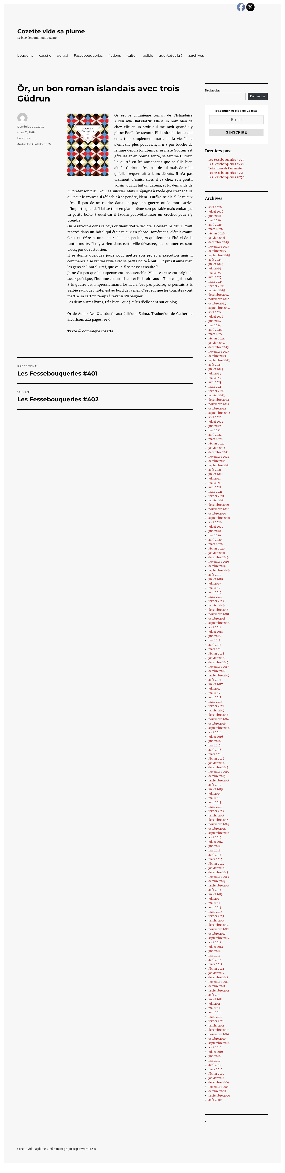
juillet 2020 (215, 526)
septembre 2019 (219, 570)
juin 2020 (214, 531)
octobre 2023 (217, 356)
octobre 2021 (217, 461)
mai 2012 (214, 955)
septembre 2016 (219, 728)
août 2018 (214, 627)
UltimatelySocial (176, 1170)
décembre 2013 (218, 872)
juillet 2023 (215, 369)
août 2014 (214, 837)
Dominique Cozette (30, 126)
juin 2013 (214, 898)
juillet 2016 (215, 737)
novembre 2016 (218, 719)
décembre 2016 (218, 715)
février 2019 (216, 601)
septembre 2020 (219, 518)
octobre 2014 (217, 828)
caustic (45, 56)
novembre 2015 (218, 772)
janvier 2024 (216, 343)
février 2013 (216, 916)
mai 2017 (214, 693)
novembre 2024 (218, 299)
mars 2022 (215, 439)
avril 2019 (214, 592)
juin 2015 (214, 793)
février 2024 (216, 338)
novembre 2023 (218, 351)
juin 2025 (214, 268)
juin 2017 (214, 688)
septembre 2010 (219, 1043)
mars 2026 (215, 229)
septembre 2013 (218, 885)
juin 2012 (214, 951)
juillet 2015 (215, 789)
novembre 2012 (218, 929)
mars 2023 (215, 386)
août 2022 (215, 417)
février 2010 (216, 1073)
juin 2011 (214, 1003)
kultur (132, 56)
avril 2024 (215, 330)
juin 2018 (214, 636)
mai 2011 (214, 1008)
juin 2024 (214, 321)
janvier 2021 (216, 500)
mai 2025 (214, 273)
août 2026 (215, 207)
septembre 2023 (219, 360)
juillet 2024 (215, 316)
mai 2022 (214, 430)
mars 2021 (215, 491)
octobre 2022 (217, 408)
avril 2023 (214, 382)
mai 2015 (214, 798)
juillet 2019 (215, 579)
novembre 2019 (218, 561)
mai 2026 (214, 220)
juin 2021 (214, 478)
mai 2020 (214, 535)
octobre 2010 (217, 1038)
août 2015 (214, 785)
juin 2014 (214, 846)
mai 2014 (214, 850)
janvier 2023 (216, 395)
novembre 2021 (218, 456)
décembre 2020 (218, 505)
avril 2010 (214, 1065)
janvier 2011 (216, 1025)
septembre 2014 (219, 833)
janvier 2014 (216, 868)
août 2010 (214, 1047)
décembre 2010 (218, 1030)
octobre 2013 (216, 881)
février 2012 (216, 968)
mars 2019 (215, 596)
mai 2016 (214, 745)
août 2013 (214, 890)
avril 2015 (214, 802)
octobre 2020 (217, 513)
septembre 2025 (219, 255)
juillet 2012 (215, 947)
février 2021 (216, 496)
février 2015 (216, 811)
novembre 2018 (218, 614)
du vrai (62, 56)
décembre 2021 (218, 452)
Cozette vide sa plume (51, 31)
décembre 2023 (218, 347)
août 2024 (215, 312)
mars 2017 (215, 702)
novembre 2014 (218, 824)
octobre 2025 (217, 251)
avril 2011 (214, 1012)
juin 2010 (214, 1056)
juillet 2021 (215, 474)
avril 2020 (215, 540)
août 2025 (215, 260)
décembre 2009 (218, 1082)
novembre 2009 (219, 1087)
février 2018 (216, 653)
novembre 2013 (218, 877)
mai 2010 (214, 1060)
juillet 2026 (215, 211)
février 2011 (216, 1021)
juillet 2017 (215, 684)
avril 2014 (214, 855)
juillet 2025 (215, 264)
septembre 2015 (219, 780)
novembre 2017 (218, 666)
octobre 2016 (217, 723)
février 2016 (216, 758)
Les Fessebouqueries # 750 (226, 177)
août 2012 (214, 942)
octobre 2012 (217, 933)
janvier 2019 (216, 605)
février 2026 (216, 233)
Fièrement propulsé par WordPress (72, 1149)
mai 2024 (214, 325)
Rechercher (213, 90)
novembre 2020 (218, 509)
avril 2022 (215, 435)
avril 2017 (214, 697)
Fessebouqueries (88, 56)
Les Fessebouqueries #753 (225, 159)
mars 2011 (215, 1017)
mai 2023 (214, 378)
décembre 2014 (218, 820)
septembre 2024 (219, 308)
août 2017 (214, 680)
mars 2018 (215, 649)
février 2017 (216, 706)
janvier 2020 (216, 553)
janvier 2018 (216, 658)
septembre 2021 (219, 465)
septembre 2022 (219, 413)
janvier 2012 (216, 973)
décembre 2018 (218, 610)
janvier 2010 (216, 1078)
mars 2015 (215, 807)
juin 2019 (214, 583)
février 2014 (216, 863)
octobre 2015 (217, 776)
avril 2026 (215, 225)
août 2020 (215, 522)
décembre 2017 (218, 662)
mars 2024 (215, 334)
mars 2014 (215, 859)
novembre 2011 (218, 982)
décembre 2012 (218, 925)
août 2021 (214, 470)
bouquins (25, 56)
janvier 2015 (216, 815)
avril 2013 (214, 907)
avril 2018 (214, 645)
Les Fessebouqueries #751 (225, 173)
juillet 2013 (215, 894)
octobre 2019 (217, 566)
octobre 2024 (217, 303)
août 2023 (214, 365)
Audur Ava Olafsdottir (32, 144)
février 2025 (216, 286)
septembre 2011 (218, 990)
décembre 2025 (218, 242)
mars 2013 (215, 912)
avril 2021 (214, 487)
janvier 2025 (216, 290)
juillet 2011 (215, 999)
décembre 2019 (218, 557)
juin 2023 (214, 373)
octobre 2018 (217, 618)
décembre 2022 (218, 400)
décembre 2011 (218, 977)
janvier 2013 (216, 920)
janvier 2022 (216, 448)
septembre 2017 (219, 675)
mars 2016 (215, 754)
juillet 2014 (215, 842)
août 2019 (214, 575)
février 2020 (216, 548)
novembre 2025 (218, 246)
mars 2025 (215, 281)
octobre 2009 (217, 1091)
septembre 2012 (219, 938)
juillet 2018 (215, 631)
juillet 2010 (215, 1052)
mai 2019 (214, 588)
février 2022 (216, 443)
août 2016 (214, 732)
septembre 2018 (219, 623)
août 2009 (215, 1100)
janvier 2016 (216, 763)
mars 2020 (215, 544)
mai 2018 (214, 640)
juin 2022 (214, 426)
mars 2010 (215, 1069)
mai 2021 (214, 483)
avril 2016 (214, 750)
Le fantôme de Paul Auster (225, 168)
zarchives (196, 56)
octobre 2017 (217, 671)
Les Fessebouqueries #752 (226, 164)
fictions (114, 56)
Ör (49, 144)
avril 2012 (214, 960)
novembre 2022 (218, 404)
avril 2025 (215, 277)
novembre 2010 (218, 1034)
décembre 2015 (218, 767)
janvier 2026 (216, 238)
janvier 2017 (216, 710)
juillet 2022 (215, 421)
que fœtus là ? (171, 56)
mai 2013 (214, 903)
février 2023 (216, 391)
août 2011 (214, 995)
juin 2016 (214, 741)
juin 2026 (214, 216)
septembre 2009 (219, 1095)
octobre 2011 (216, 986)
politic (148, 56)
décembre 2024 (218, 295)
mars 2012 (215, 964)
